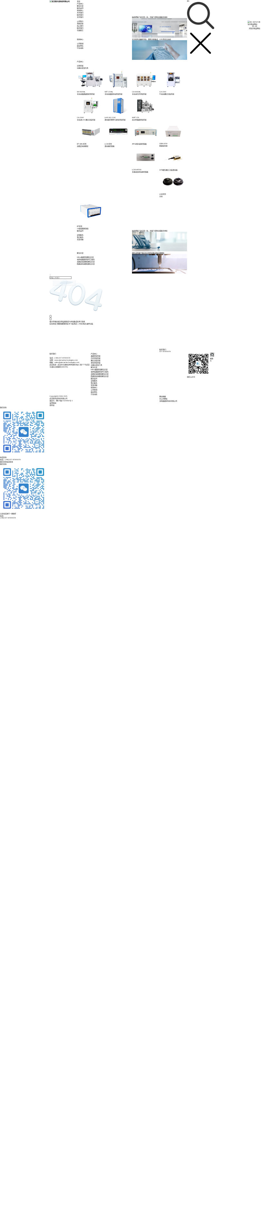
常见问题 (94, 385)
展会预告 (94, 392)
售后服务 (94, 383)
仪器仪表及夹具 (82, 68)
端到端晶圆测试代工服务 (99, 372)
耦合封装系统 (95, 360)
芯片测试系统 (95, 358)
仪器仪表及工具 (96, 365)
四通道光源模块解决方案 (99, 376)
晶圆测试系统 (95, 356)
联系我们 (80, 15)
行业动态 (94, 394)
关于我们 (80, 13)
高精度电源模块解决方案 (99, 374)
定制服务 (94, 381)
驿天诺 (52, 405)
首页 (78, 1)
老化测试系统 (95, 363)
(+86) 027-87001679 (8, 518)
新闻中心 (80, 10)
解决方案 (80, 6)
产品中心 (80, 4)
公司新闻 (94, 390)
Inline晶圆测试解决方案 (99, 369)
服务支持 (80, 8)
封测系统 (80, 66)
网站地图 (162, 396)
